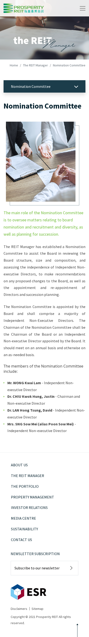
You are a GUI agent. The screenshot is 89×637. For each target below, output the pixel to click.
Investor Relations (29, 507)
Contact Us (21, 539)
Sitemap (37, 608)
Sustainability (24, 529)
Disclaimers (19, 608)
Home (14, 65)
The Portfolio (25, 486)
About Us (19, 465)
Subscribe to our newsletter (37, 568)
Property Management (32, 497)
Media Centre (23, 518)
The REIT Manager (35, 65)
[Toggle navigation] (82, 8)
